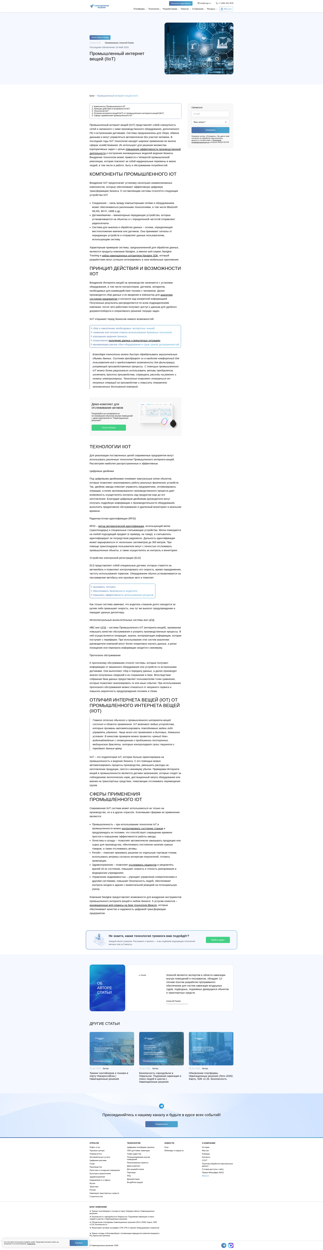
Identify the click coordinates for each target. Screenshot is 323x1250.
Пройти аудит (218, 940)
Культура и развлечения (100, 1173)
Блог (92, 96)
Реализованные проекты (137, 1163)
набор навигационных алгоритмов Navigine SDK (130, 255)
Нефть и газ (95, 1147)
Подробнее (31, 1244)
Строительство (96, 1196)
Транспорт (94, 1187)
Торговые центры (97, 1150)
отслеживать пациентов (143, 864)
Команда (206, 1154)
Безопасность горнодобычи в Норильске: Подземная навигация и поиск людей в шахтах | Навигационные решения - (122, 1218)
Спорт (92, 1164)
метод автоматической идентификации (121, 526)
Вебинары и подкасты (174, 1150)
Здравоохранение (97, 1177)
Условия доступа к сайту (213, 1169)
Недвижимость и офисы (100, 1180)
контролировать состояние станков (142, 828)
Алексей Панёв (126, 43)
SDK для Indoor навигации (138, 1150)
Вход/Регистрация (135, 1182)
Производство (96, 1167)
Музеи (92, 1183)
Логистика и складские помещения (105, 1170)
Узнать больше (109, 428)
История (205, 1147)
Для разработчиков (135, 1169)
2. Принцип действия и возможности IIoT (111, 109)
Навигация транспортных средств (104, 1193)
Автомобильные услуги (100, 1157)
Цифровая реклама (98, 1160)
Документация (133, 1179)
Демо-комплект (133, 1166)
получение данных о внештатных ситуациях (134, 340)
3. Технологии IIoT (100, 111)
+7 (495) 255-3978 (225, 3)
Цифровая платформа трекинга (140, 1147)
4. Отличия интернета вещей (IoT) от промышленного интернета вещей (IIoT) (128, 113)
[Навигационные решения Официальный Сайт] (99, 6)
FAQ (129, 1176)
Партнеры (131, 1172)
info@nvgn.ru (205, 3)
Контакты (206, 1157)
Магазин (205, 1176)
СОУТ (204, 1160)
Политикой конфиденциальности (206, 141)
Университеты (96, 1154)
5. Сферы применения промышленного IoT (112, 115)
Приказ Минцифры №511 (213, 1172)
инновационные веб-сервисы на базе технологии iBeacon (123, 905)
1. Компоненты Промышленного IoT (108, 106)
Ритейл (93, 1190)
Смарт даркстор (134, 1154)
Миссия (205, 1150)
